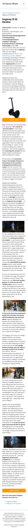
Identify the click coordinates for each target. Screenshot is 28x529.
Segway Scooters (13, 13)
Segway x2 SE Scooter (13, 503)
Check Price (14, 120)
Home (4, 13)
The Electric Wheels (10, 3)
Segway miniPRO (11, 501)
